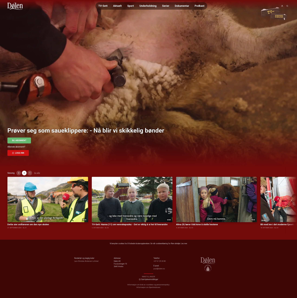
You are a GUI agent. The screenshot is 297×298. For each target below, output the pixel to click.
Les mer (184, 244)
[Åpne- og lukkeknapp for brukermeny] (282, 6)
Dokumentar (182, 5)
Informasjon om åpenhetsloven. (148, 287)
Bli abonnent (19, 140)
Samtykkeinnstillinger (149, 279)
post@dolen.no (159, 269)
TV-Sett (103, 5)
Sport (130, 5)
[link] (15, 6)
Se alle (37, 173)
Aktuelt (117, 5)
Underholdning (148, 5)
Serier (165, 5)
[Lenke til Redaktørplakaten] (207, 268)
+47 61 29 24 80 (159, 261)
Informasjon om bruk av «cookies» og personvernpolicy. (148, 285)
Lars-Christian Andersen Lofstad (86, 261)
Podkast (199, 5)
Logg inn (19, 153)
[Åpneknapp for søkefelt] (287, 6)
